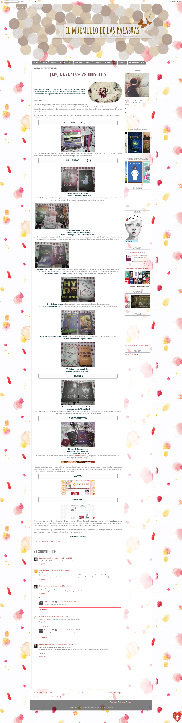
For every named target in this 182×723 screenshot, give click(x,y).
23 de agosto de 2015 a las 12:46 (69, 630)
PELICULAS (78, 62)
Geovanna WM (49, 602)
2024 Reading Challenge (137, 252)
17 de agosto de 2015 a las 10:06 (60, 558)
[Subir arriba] (177, 717)
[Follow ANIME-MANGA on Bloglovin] (133, 239)
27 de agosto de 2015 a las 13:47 (67, 644)
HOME (36, 62)
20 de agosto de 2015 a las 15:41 (69, 602)
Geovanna (135, 255)
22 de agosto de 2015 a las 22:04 (56, 616)
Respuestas (45, 598)
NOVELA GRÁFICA (65, 62)
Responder (42, 564)
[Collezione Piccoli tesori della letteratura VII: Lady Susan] (136, 276)
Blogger (110, 707)
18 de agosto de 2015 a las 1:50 (60, 570)
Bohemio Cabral (44, 586)
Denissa (42, 616)
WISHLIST (122, 62)
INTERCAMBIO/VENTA (136, 62)
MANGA (53, 62)
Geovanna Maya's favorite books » (140, 286)
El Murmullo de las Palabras (26, 8)
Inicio (80, 692)
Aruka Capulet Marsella (47, 644)
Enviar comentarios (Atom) (52, 697)
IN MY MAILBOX (110, 62)
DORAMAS (97, 62)
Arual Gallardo (44, 570)
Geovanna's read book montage (137, 268)
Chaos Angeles (80, 456)
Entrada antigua (115, 692)
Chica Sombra (44, 558)
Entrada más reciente (43, 692)
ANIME (88, 62)
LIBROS (44, 62)
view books (146, 265)
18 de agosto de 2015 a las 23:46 (62, 586)
